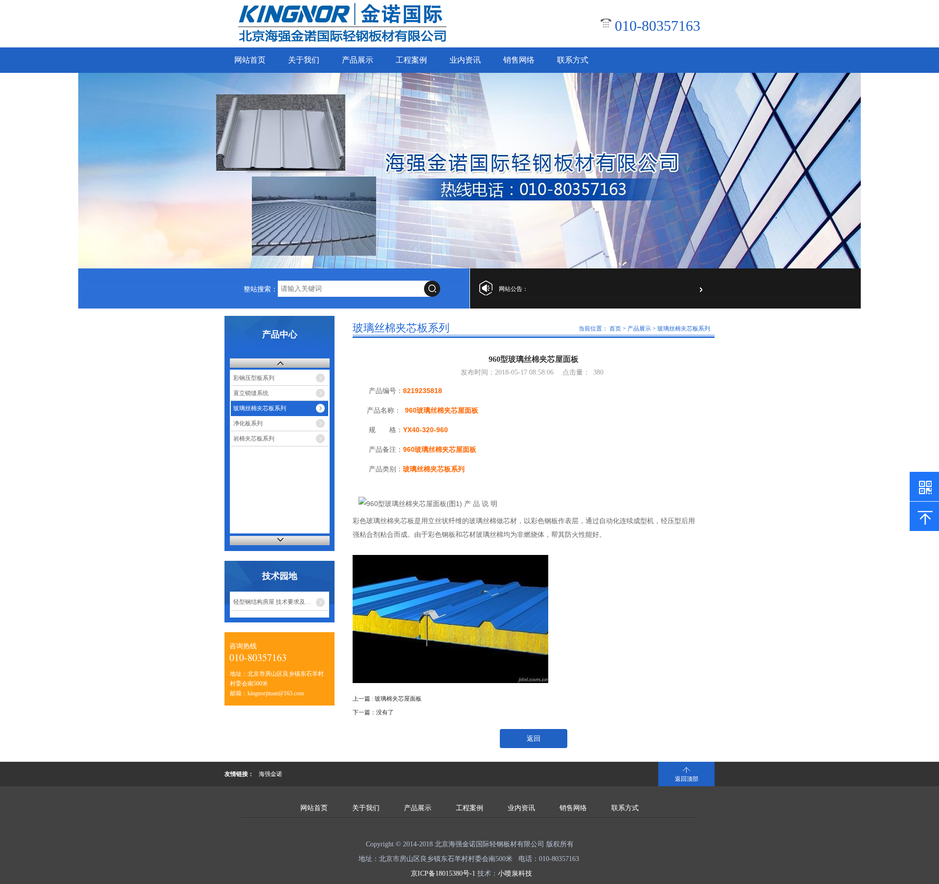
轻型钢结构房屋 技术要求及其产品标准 (280, 601)
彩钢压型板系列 (253, 378)
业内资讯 (465, 60)
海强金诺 (270, 774)
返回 (533, 738)
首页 (615, 328)
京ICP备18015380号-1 (443, 873)
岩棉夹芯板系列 (253, 438)
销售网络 (519, 60)
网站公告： (513, 289)
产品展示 (357, 60)
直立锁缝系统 (250, 393)
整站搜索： (261, 289)
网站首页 (250, 60)
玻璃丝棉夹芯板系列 (259, 408)
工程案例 (411, 60)
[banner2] (469, 170)
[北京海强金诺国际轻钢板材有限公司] (342, 41)
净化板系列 (248, 423)
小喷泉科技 (515, 873)
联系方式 (572, 60)
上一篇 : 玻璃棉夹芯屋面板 (387, 698)
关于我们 (303, 60)
